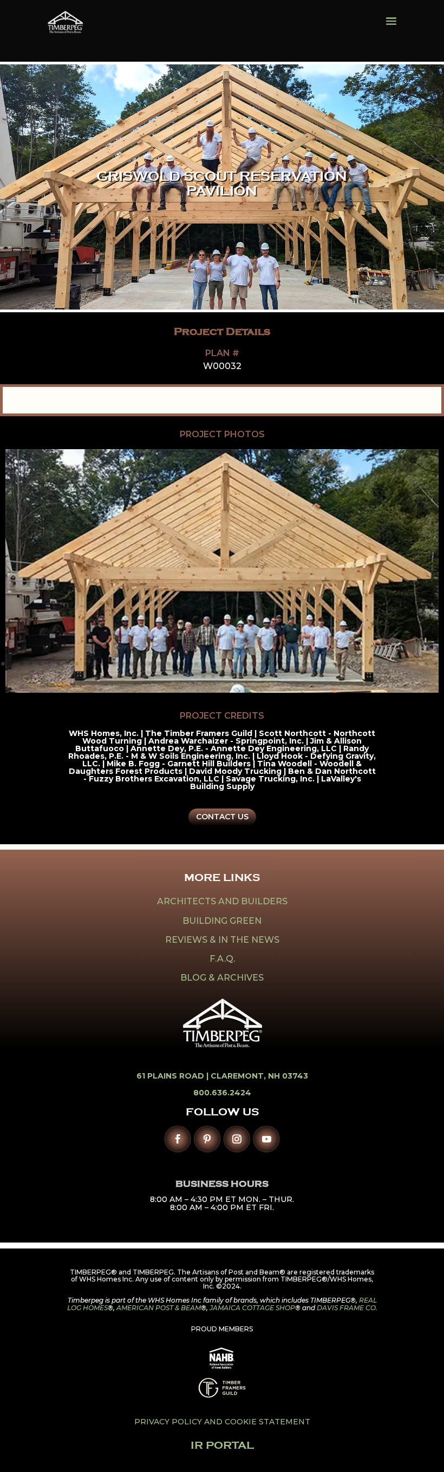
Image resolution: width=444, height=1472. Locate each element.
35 (316, 664)
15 (132, 664)
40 (362, 664)
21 (187, 664)
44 (399, 664)
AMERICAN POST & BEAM (158, 1308)
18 (159, 664)
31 (279, 664)
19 (169, 664)
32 (288, 664)
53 (241, 676)
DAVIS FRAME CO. (347, 1308)
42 (380, 664)
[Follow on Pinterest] (207, 1139)
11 (95, 664)
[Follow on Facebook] (178, 1139)
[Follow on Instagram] (237, 1139)
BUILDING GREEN (222, 921)
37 (334, 664)
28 (251, 664)
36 (325, 664)
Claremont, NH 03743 (259, 1076)
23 (205, 664)
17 (150, 664)
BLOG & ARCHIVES (222, 977)
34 (307, 664)
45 (408, 664)
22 (196, 664)
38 (343, 664)
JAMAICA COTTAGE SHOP (252, 1308)
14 (123, 664)
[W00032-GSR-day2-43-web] (222, 689)
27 (242, 664)
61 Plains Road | (173, 1076)
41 (371, 664)
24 (215, 664)
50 (213, 676)
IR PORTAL (222, 1445)
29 (261, 664)
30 (270, 664)
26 (233, 664)
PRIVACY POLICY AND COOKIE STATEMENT (222, 1422)
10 (86, 664)
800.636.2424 (222, 1093)
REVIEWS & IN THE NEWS (222, 940)
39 (353, 664)
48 (436, 664)
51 (222, 676)
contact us (222, 817)
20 (178, 664)
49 (204, 676)
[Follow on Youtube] (266, 1139)
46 (417, 664)
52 (231, 676)
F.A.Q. (222, 959)
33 (297, 664)
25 (224, 664)
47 (426, 664)
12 (104, 664)
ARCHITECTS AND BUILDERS (222, 901)
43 (389, 664)
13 (113, 664)
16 (141, 664)
